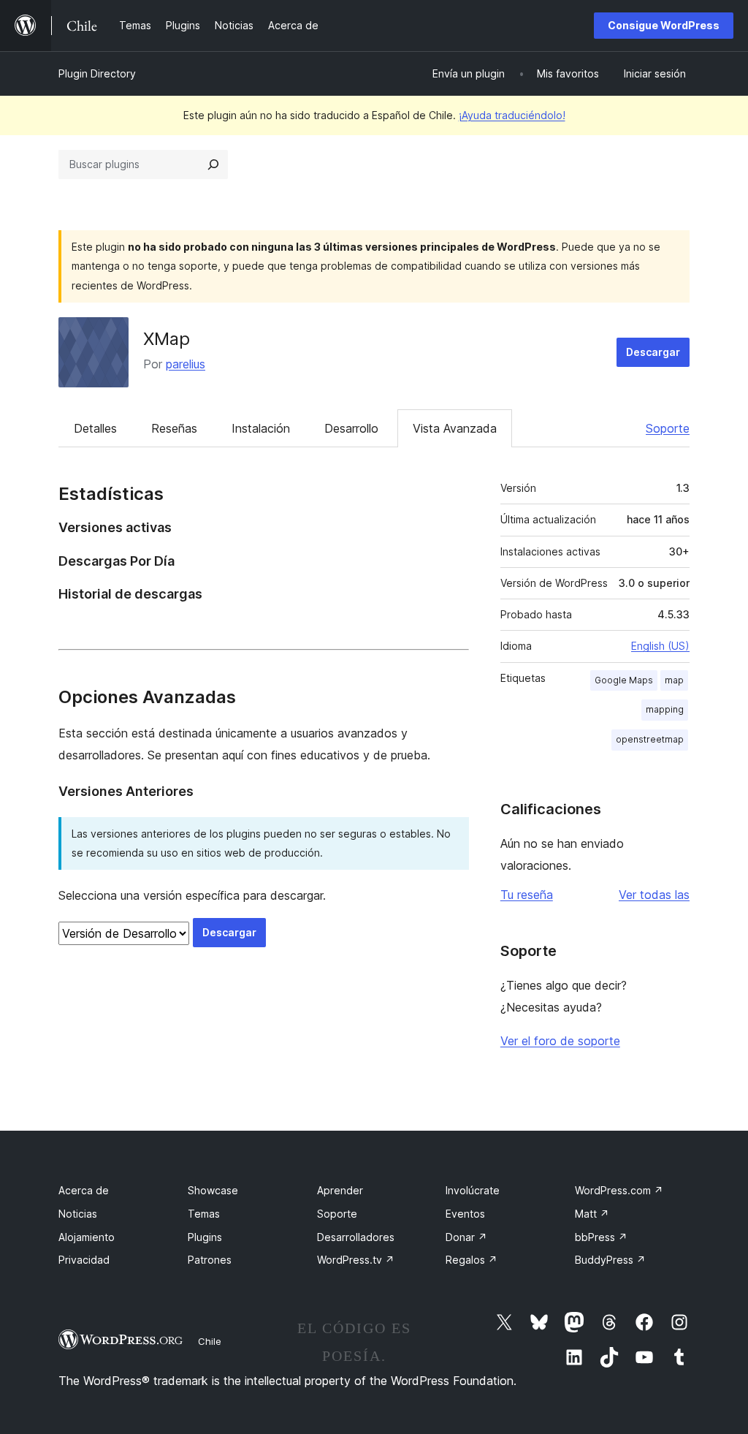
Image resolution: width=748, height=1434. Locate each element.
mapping (665, 709)
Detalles (95, 428)
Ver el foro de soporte (560, 1040)
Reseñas (174, 428)
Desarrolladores (355, 1237)
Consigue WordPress (664, 25)
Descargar (653, 352)
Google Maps (624, 680)
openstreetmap (650, 739)
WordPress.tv (355, 1259)
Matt (592, 1213)
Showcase (213, 1190)
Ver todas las (654, 894)
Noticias (77, 1213)
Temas (204, 1213)
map (674, 680)
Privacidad (84, 1259)
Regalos (471, 1259)
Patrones (210, 1259)
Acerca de (83, 1190)
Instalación (261, 428)
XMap (166, 338)
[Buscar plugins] (213, 164)
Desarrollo (351, 428)
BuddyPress (610, 1259)
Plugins (205, 1237)
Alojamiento (86, 1237)
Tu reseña (526, 894)
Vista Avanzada (455, 428)
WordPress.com (619, 1190)
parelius (185, 364)
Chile (209, 1341)
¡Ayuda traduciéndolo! (512, 115)
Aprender (340, 1190)
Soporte (668, 428)
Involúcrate (473, 1190)
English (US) (660, 646)
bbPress (601, 1237)
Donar (466, 1237)
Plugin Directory (97, 73)
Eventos (465, 1213)
